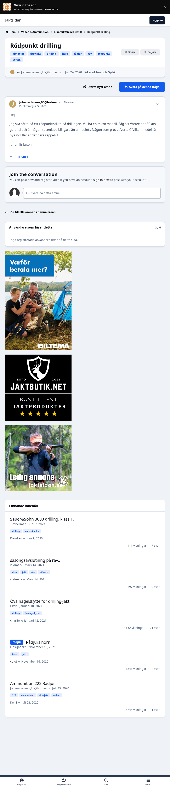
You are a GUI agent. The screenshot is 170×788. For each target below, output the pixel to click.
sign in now (101, 180)
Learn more (8, 7)
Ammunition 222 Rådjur (32, 683)
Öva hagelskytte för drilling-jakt (39, 601)
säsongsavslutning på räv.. (35, 560)
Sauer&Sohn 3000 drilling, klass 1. (42, 519)
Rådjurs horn (38, 642)
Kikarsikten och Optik (100, 72)
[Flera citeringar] (11, 157)
